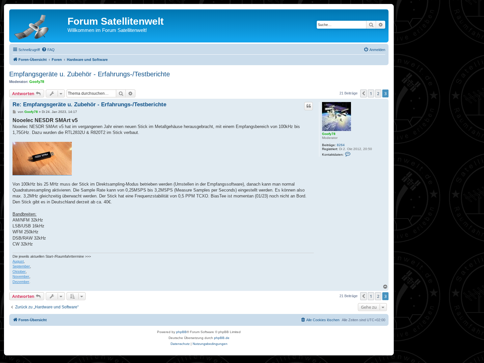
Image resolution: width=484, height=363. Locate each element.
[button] (363, 93)
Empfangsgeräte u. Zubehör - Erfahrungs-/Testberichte (89, 74)
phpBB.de (221, 338)
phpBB (181, 332)
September (21, 266)
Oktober (19, 271)
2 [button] (378, 93)
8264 (341, 145)
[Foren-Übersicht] (39, 25)
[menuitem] (48, 50)
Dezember (21, 282)
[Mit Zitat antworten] (308, 106)
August (18, 261)
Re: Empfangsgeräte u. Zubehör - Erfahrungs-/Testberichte (89, 104)
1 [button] (371, 93)
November (21, 276)
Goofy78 (36, 82)
